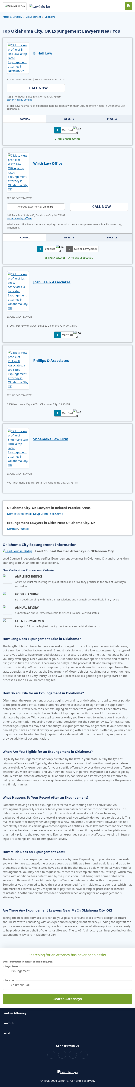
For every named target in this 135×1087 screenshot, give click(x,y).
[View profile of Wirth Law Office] (18, 172)
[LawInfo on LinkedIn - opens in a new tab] (84, 1055)
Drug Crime (41, 514)
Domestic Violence (19, 514)
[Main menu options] (15, 6)
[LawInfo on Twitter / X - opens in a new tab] (62, 1055)
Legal (6, 1033)
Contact (26, 118)
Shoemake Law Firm (50, 439)
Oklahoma (49, 16)
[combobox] (67, 971)
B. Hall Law (42, 53)
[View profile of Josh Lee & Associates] (18, 291)
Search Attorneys (67, 999)
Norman (12, 529)
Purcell (24, 529)
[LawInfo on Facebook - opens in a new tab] (51, 1055)
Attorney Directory (12, 16)
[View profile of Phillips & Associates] (18, 369)
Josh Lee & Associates (51, 282)
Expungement (33, 16)
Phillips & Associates (51, 360)
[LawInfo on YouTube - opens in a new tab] (73, 1055)
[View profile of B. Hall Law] (18, 58)
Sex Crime (56, 514)
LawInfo (8, 1023)
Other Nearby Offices (19, 99)
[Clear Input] (128, 971)
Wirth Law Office (47, 163)
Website (69, 118)
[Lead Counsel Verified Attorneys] (17, 551)
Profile (112, 118)
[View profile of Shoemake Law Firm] (18, 448)
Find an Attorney (14, 1013)
